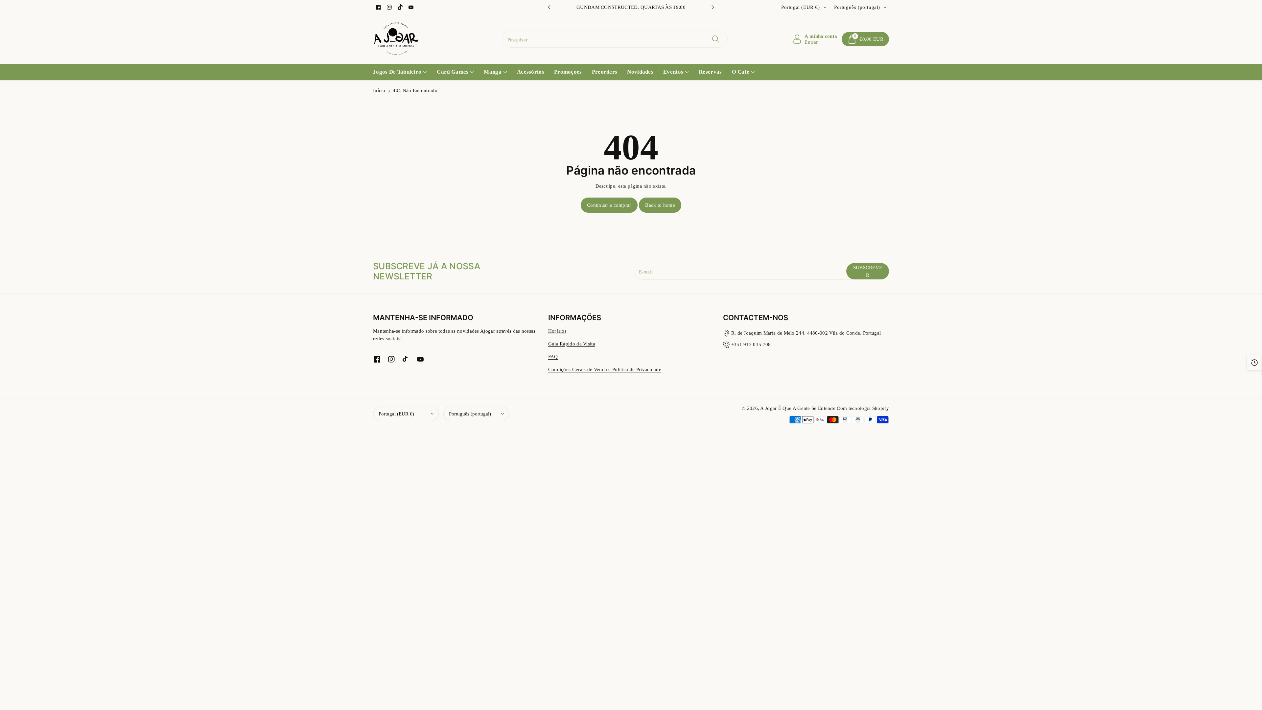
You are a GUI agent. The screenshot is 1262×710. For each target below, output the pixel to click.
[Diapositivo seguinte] (713, 7)
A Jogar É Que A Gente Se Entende (798, 408)
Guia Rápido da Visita (571, 343)
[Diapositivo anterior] (549, 7)
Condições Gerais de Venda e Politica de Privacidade (604, 369)
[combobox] (615, 39)
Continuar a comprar (609, 205)
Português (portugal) (470, 413)
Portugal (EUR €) (396, 413)
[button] (865, 39)
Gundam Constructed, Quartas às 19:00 (631, 7)
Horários (557, 331)
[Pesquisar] (715, 39)
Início (379, 90)
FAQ (553, 356)
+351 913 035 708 (751, 344)
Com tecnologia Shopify (863, 408)
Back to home (660, 205)
